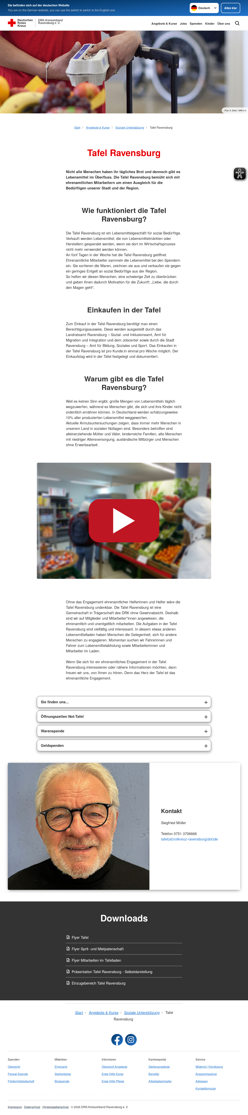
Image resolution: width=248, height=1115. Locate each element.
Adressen (202, 1081)
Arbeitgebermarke (160, 1081)
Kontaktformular (206, 1088)
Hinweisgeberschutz (55, 1107)
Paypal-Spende (18, 1074)
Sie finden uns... (55, 701)
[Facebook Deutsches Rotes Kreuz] (117, 1040)
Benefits (154, 1074)
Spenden (196, 23)
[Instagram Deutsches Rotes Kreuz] (131, 1040)
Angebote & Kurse (164, 23)
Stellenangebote (159, 1067)
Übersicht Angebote (114, 1067)
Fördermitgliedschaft (21, 1081)
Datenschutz (32, 1107)
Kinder (209, 23)
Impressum (15, 1107)
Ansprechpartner (206, 1074)
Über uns (223, 23)
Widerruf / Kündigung (209, 1067)
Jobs (183, 23)
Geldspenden (52, 745)
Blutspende (62, 1081)
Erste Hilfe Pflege (113, 1081)
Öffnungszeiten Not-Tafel (62, 716)
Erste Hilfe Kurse (112, 1074)
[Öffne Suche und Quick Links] (237, 23)
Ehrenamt (61, 1067)
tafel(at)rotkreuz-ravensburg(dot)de (189, 839)
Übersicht (14, 1067)
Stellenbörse (63, 1074)
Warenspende (52, 730)
